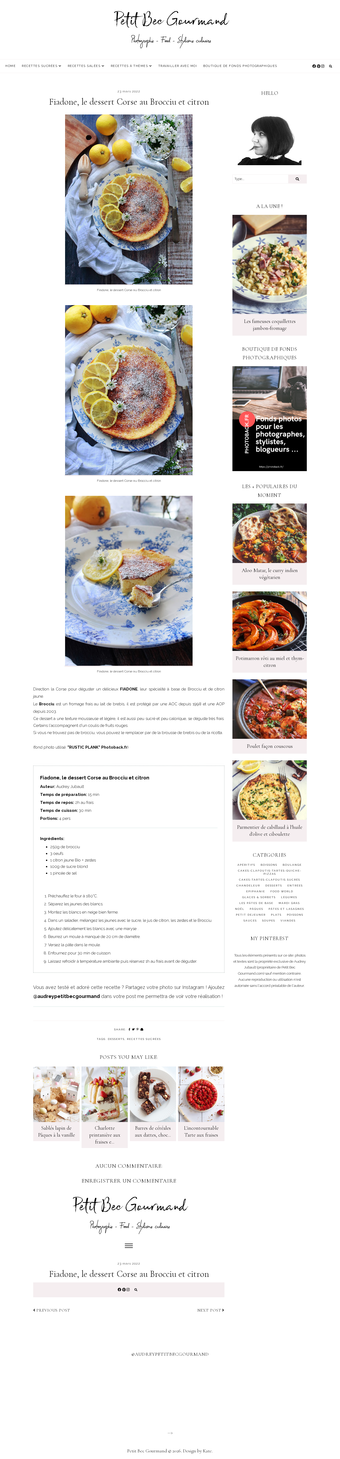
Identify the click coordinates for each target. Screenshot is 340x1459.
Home (10, 66)
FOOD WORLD (281, 891)
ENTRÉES (295, 885)
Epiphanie (255, 891)
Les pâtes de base (256, 903)
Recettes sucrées (39, 66)
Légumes (289, 897)
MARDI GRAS (289, 903)
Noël (239, 908)
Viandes (288, 920)
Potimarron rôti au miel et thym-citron (270, 661)
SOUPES (268, 920)
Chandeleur (248, 885)
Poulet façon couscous (270, 746)
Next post (209, 1310)
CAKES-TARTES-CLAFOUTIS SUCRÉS (269, 879)
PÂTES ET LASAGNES (286, 908)
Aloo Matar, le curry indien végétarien (270, 574)
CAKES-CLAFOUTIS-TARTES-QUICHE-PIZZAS (269, 872)
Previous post (53, 1310)
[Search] (297, 179)
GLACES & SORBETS (259, 897)
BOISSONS (269, 864)
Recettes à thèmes (129, 66)
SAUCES (250, 920)
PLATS (276, 914)
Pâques (256, 908)
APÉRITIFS (246, 864)
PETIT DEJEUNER (251, 914)
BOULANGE (292, 864)
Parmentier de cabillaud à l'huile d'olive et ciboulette (269, 830)
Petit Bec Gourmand (147, 1451)
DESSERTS (116, 1039)
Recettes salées (84, 66)
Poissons (295, 914)
